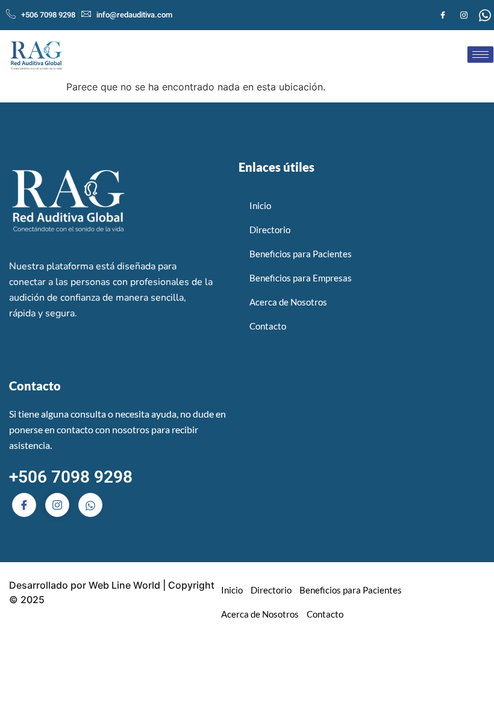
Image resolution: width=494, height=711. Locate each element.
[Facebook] (443, 15)
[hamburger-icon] (480, 54)
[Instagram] (464, 15)
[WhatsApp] (485, 15)
